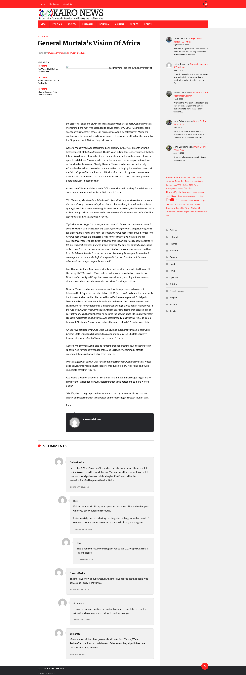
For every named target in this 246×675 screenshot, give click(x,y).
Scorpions (190, 204)
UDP (199, 208)
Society (72, 24)
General (173, 257)
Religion (104, 24)
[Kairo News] (123, 14)
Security (197, 204)
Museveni (201, 192)
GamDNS (50, 673)
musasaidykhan (56, 52)
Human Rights (173, 192)
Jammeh (186, 192)
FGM (191, 185)
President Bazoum (187, 200)
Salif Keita (169, 204)
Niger (173, 196)
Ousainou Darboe (189, 196)
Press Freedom (177, 290)
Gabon (180, 189)
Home (42, 4)
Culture (119, 24)
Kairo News (55, 668)
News (44, 24)
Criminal (199, 177)
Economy (169, 185)
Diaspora (189, 181)
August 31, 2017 (82, 620)
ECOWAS (177, 185)
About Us (67, 4)
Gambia (188, 188)
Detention (179, 181)
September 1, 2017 (86, 559)
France (196, 185)
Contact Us (54, 4)
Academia (169, 177)
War (192, 212)
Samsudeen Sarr (179, 204)
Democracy (170, 181)
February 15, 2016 (79, 487)
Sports (134, 24)
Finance (173, 243)
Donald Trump (198, 181)
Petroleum (200, 196)
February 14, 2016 (76, 52)
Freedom (174, 250)
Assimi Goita (185, 177)
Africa (177, 177)
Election (185, 185)
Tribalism (194, 208)
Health (148, 24)
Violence (180, 212)
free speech (171, 188)
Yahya (168, 215)
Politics (57, 24)
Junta (194, 192)
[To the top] (204, 666)
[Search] (205, 4)
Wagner (186, 212)
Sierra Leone (170, 208)
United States (171, 212)
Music (168, 196)
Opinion (174, 277)
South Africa (180, 208)
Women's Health (201, 212)
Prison (196, 200)
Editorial (88, 24)
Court (193, 177)
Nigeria (179, 196)
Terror (187, 208)
